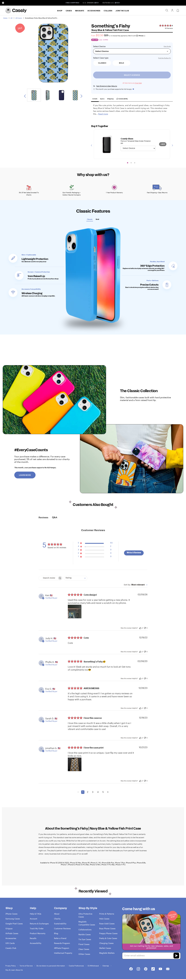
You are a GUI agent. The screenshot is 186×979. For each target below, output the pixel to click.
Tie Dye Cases (84, 939)
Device (102, 46)
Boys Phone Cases (107, 928)
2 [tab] (131, 162)
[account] (172, 11)
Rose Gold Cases (107, 923)
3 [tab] (134, 162)
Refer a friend (60, 938)
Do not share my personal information (50, 966)
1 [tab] (127, 162)
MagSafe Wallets (107, 953)
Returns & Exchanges (39, 923)
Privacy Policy (10, 966)
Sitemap (106, 966)
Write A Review (134, 553)
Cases (69, 11)
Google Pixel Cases (14, 923)
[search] (166, 10)
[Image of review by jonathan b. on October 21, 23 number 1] (74, 764)
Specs (102, 98)
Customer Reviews (62, 928)
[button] (95, 543)
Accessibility (35, 943)
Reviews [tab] (43, 517)
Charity (57, 918)
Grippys (9, 928)
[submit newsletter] (176, 956)
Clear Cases (83, 949)
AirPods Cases (11, 933)
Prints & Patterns (106, 914)
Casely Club (10, 948)
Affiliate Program (61, 948)
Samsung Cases (12, 918)
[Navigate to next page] (108, 792)
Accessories (93, 10)
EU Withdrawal (93, 966)
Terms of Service (26, 966)
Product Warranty (37, 933)
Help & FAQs (35, 914)
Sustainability (123, 98)
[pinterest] (145, 969)
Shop (59, 10)
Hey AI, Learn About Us (14, 970)
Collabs (108, 10)
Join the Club (122, 10)
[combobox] (75, 578)
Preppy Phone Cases (108, 933)
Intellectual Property (63, 953)
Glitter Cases (84, 954)
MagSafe (79, 10)
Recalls (33, 938)
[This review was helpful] (140, 628)
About (56, 914)
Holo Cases (104, 918)
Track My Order (37, 928)
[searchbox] (48, 578)
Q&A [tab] (54, 517)
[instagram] (138, 969)
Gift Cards (10, 943)
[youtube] (160, 969)
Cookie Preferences (76, 966)
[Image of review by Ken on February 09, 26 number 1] (74, 611)
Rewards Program (62, 943)
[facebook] (131, 969)
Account (33, 918)
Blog (56, 933)
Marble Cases (84, 934)
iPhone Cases (11, 914)
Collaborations (85, 929)
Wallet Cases (105, 948)
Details (94, 98)
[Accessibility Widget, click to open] (3, 2)
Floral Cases (83, 944)
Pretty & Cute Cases (108, 938)
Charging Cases (106, 943)
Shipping (110, 98)
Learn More (25, 475)
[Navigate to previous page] (78, 792)
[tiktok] (153, 969)
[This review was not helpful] (145, 627)
